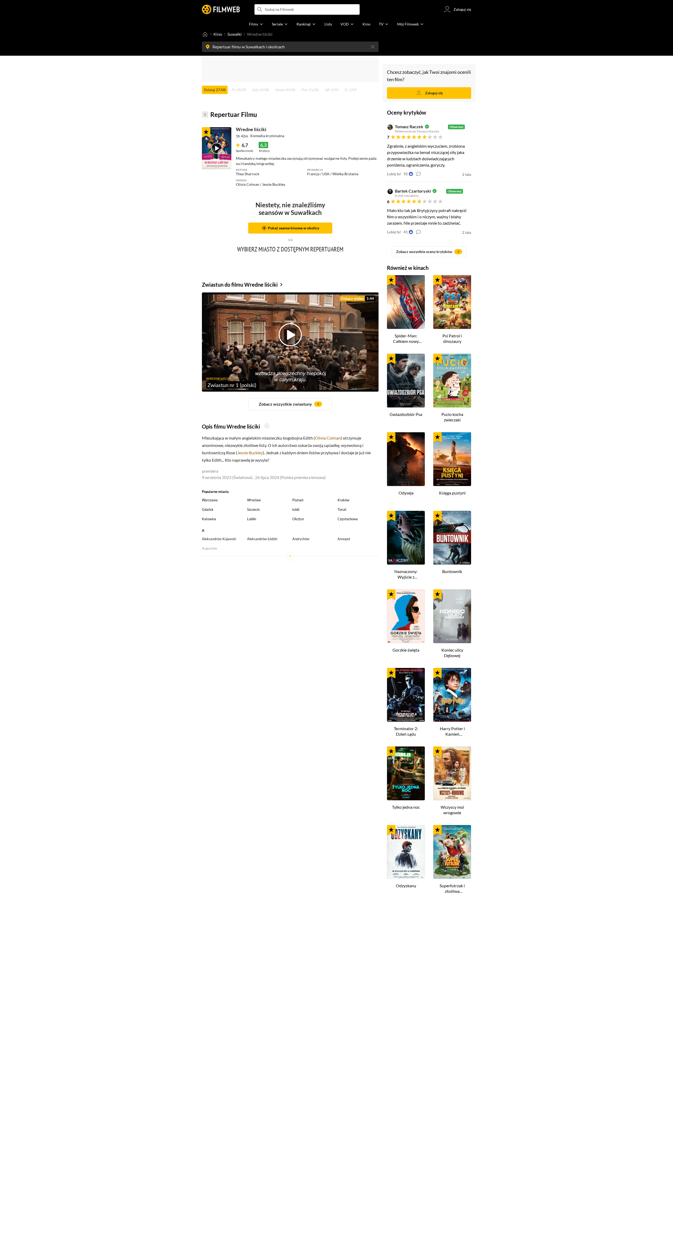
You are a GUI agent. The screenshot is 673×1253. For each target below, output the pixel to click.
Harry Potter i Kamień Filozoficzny (452, 731)
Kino (217, 34)
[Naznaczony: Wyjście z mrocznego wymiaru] (406, 538)
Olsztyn (298, 519)
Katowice (209, 519)
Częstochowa (348, 519)
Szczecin (253, 509)
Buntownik (452, 571)
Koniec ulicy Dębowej (452, 652)
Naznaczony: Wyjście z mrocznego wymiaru (405, 574)
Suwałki (234, 34)
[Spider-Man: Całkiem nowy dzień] (406, 302)
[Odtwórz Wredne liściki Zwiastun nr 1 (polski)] (216, 148)
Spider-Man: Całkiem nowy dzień (406, 338)
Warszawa (210, 500)
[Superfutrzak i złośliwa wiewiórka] (452, 852)
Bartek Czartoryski (413, 191)
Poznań (297, 500)
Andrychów (300, 539)
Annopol (344, 539)
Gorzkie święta (405, 649)
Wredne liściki (251, 129)
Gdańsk (207, 509)
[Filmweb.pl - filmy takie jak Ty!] (221, 9)
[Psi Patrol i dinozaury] (452, 302)
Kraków (343, 500)
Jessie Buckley (250, 452)
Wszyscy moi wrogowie (452, 810)
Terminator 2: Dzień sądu (406, 731)
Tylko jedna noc (406, 807)
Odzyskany (406, 885)
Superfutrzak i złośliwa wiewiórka (452, 888)
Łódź (295, 509)
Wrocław (254, 500)
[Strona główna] (205, 34)
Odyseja (406, 492)
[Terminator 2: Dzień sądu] (406, 695)
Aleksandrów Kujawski (219, 539)
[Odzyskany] (406, 852)
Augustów (209, 548)
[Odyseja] (406, 459)
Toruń (342, 509)
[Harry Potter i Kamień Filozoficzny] (452, 695)
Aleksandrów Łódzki (262, 539)
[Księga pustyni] (452, 459)
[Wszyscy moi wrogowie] (452, 773)
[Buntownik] (452, 538)
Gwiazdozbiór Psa (406, 414)
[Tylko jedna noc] (406, 773)
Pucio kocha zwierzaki (452, 417)
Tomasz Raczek (409, 127)
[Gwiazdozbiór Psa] (406, 381)
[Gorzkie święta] (406, 616)
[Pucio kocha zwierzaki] (452, 381)
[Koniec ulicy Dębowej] (452, 616)
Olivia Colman (328, 437)
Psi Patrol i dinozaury (452, 338)
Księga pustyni (452, 492)
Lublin (251, 519)
